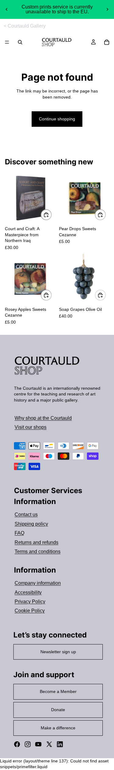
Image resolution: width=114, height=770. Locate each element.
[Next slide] (107, 9)
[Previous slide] (6, 9)
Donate (58, 709)
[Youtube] (38, 744)
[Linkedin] (60, 744)
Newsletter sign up (58, 651)
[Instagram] (27, 744)
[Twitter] (49, 744)
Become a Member (58, 691)
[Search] (20, 42)
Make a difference (58, 727)
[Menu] (7, 42)
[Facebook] (17, 744)
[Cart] (106, 42)
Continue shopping (57, 118)
